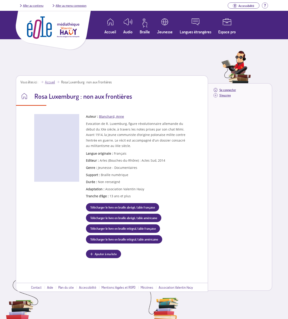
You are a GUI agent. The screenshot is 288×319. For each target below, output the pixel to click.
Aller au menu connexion (71, 5)
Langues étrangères (195, 31)
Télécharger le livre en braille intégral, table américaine (124, 239)
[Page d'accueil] (39, 37)
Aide (50, 287)
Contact (36, 287)
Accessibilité (87, 287)
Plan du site (66, 287)
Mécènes (147, 287)
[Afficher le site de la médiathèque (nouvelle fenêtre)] (68, 36)
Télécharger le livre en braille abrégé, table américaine (123, 218)
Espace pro (227, 31)
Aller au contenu (33, 5)
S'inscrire (225, 95)
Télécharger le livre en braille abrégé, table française (122, 207)
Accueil (50, 82)
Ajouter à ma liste (106, 254)
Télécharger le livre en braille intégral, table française (123, 228)
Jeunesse (165, 31)
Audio (128, 31)
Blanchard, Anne (111, 116)
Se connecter (227, 90)
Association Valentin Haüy (176, 287)
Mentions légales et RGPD (118, 287)
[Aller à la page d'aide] (265, 5)
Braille (145, 31)
